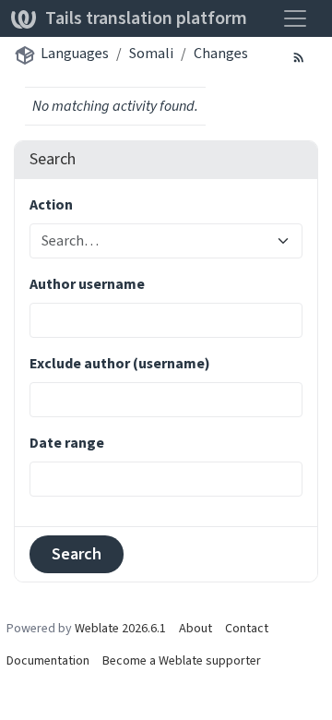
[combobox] (155, 241)
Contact (246, 628)
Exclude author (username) (120, 363)
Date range (67, 442)
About (195, 628)
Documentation (47, 660)
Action (51, 204)
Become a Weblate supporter (181, 660)
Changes (221, 53)
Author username (87, 284)
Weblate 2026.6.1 (120, 628)
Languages (75, 53)
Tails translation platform (146, 18)
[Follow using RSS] (298, 56)
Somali (151, 53)
